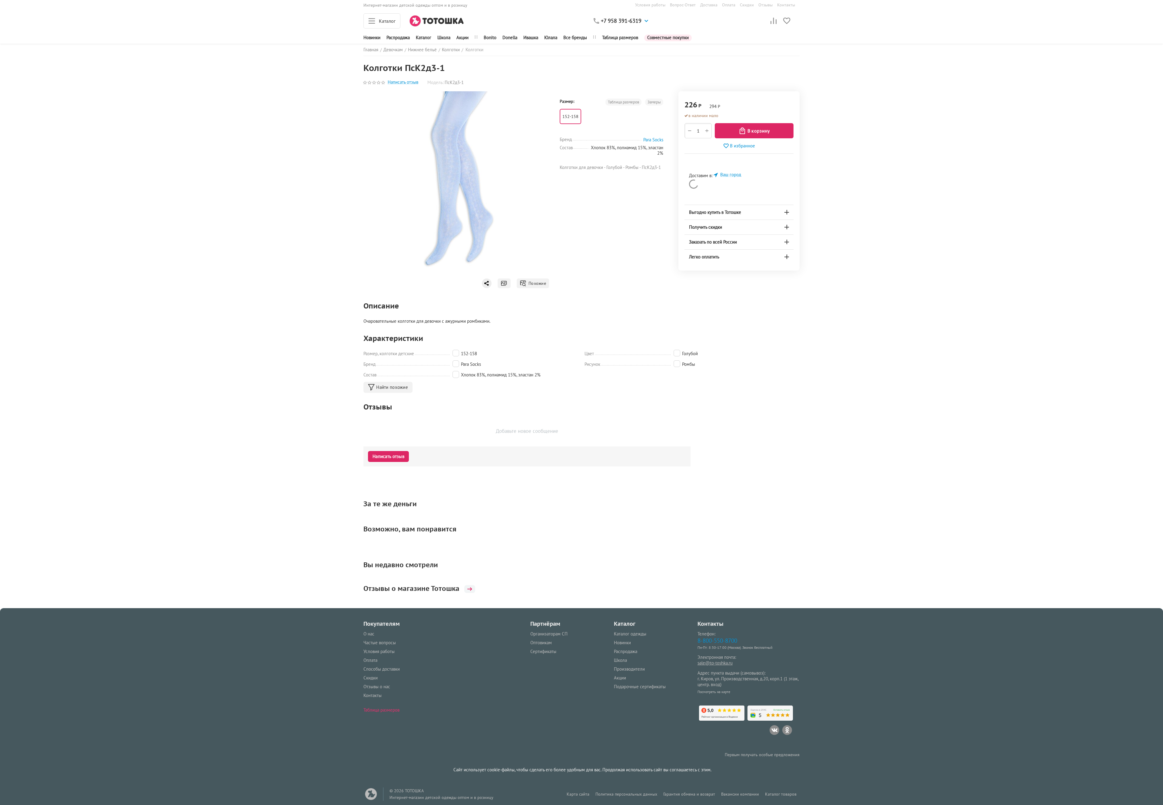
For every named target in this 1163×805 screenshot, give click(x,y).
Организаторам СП (549, 634)
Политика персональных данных (626, 794)
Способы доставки (381, 669)
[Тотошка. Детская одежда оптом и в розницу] (436, 20)
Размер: (567, 101)
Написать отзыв (403, 82)
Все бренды (575, 37)
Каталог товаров (781, 794)
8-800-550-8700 (717, 640)
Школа (443, 37)
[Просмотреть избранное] (787, 21)
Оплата (728, 5)
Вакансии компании (740, 794)
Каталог (423, 37)
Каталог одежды (630, 634)
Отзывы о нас (376, 686)
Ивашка (530, 37)
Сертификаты (543, 651)
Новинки (371, 37)
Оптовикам (541, 642)
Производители (629, 669)
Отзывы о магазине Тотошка (411, 588)
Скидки (747, 5)
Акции (462, 37)
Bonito (490, 37)
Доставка (708, 5)
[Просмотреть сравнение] (773, 21)
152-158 (570, 116)
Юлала (550, 37)
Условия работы (650, 5)
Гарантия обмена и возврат (689, 794)
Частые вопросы (379, 642)
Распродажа (625, 651)
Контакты (786, 5)
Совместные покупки (668, 37)
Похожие (536, 283)
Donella (509, 37)
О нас (368, 634)
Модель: (435, 82)
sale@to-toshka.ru (715, 663)
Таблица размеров (620, 37)
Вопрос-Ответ (683, 5)
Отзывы (765, 5)
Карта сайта (578, 794)
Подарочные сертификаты (640, 686)
